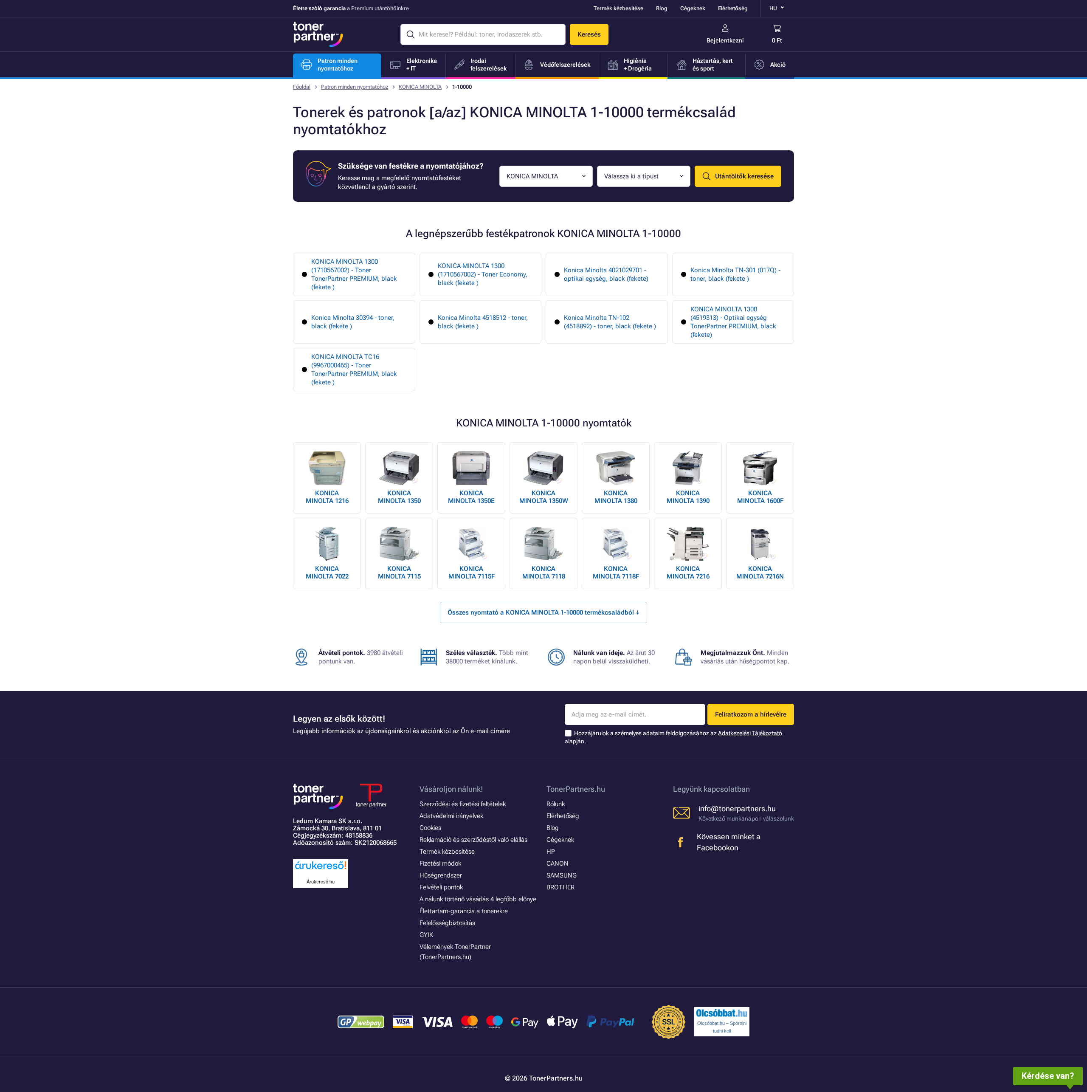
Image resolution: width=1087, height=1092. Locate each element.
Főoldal (301, 87)
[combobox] (546, 176)
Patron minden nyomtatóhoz (354, 87)
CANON (557, 863)
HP (550, 851)
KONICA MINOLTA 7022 (327, 572)
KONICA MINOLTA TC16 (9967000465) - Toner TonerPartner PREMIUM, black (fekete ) (354, 369)
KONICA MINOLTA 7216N (760, 572)
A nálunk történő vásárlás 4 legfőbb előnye (478, 899)
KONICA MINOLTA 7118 (543, 572)
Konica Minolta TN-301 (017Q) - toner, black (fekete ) (735, 274)
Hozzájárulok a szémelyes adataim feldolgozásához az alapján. (673, 737)
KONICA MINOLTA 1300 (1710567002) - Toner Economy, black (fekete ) (482, 274)
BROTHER (560, 887)
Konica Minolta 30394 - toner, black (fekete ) (352, 322)
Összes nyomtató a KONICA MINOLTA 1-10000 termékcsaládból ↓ (543, 612)
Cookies (430, 828)
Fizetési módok (440, 863)
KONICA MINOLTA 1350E (471, 497)
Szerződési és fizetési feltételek (463, 804)
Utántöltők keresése (744, 176)
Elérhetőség (733, 8)
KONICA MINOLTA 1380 (615, 497)
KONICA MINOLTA (420, 87)
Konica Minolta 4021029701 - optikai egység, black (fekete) (606, 274)
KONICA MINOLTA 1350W (543, 497)
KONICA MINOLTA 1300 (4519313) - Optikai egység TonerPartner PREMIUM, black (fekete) (733, 322)
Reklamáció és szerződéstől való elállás (473, 840)
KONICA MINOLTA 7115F (471, 572)
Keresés (589, 34)
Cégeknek (692, 8)
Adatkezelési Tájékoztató (750, 733)
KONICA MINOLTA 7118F (616, 572)
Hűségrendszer (441, 875)
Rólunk (555, 804)
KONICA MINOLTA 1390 (688, 497)
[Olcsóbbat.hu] (721, 1013)
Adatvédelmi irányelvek (451, 816)
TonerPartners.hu (575, 788)
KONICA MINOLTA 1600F (760, 497)
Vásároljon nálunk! (451, 788)
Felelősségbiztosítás (447, 923)
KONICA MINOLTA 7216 (688, 572)
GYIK (426, 935)
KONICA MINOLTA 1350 (399, 497)
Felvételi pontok (441, 887)
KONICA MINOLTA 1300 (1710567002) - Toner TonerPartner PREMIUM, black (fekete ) (354, 274)
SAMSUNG (561, 875)
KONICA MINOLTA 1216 (327, 497)
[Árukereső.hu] (320, 869)
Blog (661, 8)
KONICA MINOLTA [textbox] (532, 176)
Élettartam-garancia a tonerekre (464, 911)
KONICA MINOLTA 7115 (399, 572)
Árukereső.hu (321, 881)
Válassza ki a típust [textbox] (631, 176)
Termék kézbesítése (618, 8)
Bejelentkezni (725, 40)
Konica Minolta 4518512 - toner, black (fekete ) (483, 322)
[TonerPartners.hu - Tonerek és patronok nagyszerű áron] (318, 34)
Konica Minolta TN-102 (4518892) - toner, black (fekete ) (610, 322)
